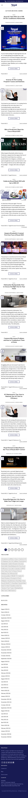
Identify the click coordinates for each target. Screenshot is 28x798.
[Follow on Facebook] (2, 762)
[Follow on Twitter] (9, 762)
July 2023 (3, 664)
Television (4, 588)
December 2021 (5, 699)
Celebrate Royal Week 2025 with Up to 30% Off (14, 182)
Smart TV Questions (11, 585)
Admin (20, 11)
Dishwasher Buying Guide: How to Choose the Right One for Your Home (14, 286)
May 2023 (3, 670)
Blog (2, 771)
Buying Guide (4, 563)
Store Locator (4, 774)
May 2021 (3, 719)
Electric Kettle (4, 566)
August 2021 (4, 710)
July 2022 (3, 681)
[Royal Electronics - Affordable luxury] (14, 5)
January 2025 (4, 638)
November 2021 (5, 702)
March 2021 (4, 725)
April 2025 (4, 632)
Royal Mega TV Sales (21, 580)
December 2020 (5, 734)
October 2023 (5, 655)
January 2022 (4, 696)
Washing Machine (18, 588)
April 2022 (4, 687)
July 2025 (3, 623)
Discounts (14, 225)
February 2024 (5, 644)
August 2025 (4, 621)
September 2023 (5, 658)
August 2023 (4, 661)
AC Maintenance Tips (16, 440)
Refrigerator (4, 580)
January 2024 (4, 647)
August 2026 (4, 609)
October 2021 (5, 705)
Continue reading (14, 68)
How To (10, 571)
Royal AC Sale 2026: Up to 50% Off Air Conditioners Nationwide (14, 17)
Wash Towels (4, 590)
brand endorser (23, 561)
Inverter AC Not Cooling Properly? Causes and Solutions (14, 80)
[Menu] (2, 5)
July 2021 (3, 713)
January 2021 (4, 731)
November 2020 (5, 737)
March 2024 (4, 641)
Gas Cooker (11, 568)
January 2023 (4, 676)
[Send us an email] (11, 762)
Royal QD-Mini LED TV (6, 583)
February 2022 (5, 693)
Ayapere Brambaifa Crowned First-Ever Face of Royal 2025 (14, 234)
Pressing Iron (14, 578)
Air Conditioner (15, 561)
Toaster (12, 588)
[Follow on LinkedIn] (13, 762)
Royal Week (22, 225)
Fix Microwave (15, 387)
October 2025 (5, 615)
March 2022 (4, 690)
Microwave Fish (13, 573)
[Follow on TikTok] (7, 762)
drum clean (21, 563)
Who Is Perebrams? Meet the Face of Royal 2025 (14, 130)
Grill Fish (23, 568)
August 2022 (4, 678)
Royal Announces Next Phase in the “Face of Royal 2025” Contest (14, 448)
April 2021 (4, 722)
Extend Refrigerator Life (17, 543)
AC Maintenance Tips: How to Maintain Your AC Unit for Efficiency (14, 396)
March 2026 (4, 612)
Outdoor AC (20, 575)
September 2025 (5, 618)
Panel (3, 578)
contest (10, 563)
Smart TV (4, 585)
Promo (17, 225)
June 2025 (3, 626)
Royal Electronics (11, 580)
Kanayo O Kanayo (17, 571)
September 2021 (5, 708)
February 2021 (5, 728)
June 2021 (3, 716)
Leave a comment (23, 73)
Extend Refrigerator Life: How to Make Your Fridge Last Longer (14, 500)
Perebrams (14, 175)
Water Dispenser (12, 590)
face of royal (14, 278)
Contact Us (3, 768)
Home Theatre (5, 571)
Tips (8, 588)
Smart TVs (19, 585)
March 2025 (4, 635)
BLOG (14, 14)
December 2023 (5, 649)
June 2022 (3, 684)
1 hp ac (16, 558)
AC (25, 558)
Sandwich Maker (22, 583)
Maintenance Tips (5, 573)
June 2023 (3, 667)
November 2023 (5, 652)
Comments (24, 227)
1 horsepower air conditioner (8, 558)
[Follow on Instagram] (4, 762)
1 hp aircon (21, 558)
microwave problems (6, 575)
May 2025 (3, 629)
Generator (17, 568)
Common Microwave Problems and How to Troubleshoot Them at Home (14, 340)
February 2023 (5, 673)
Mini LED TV (14, 575)
